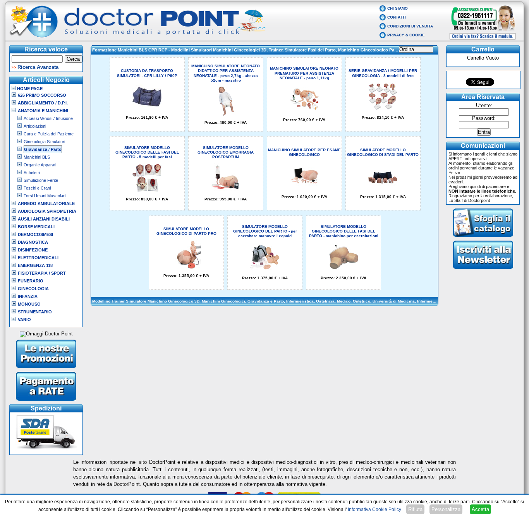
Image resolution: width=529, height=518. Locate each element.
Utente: (484, 105)
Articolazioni (35, 126)
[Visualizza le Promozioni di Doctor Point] (46, 369)
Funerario (30, 281)
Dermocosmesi (35, 234)
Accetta (480, 509)
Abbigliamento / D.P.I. (43, 103)
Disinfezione (33, 250)
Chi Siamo (397, 8)
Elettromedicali (38, 257)
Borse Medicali (36, 226)
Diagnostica (33, 242)
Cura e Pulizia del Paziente (49, 134)
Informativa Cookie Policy (374, 509)
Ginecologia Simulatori (44, 141)
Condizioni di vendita (410, 26)
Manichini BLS (37, 157)
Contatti (396, 17)
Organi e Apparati (40, 164)
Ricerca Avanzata (37, 67)
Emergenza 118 (35, 265)
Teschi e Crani (37, 188)
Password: (484, 118)
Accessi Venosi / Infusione (48, 118)
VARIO (24, 319)
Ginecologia (33, 288)
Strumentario (35, 311)
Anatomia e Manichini (43, 110)
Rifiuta (415, 509)
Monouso (29, 304)
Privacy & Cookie (406, 35)
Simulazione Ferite (41, 180)
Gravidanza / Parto (43, 149)
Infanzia (28, 296)
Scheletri (32, 172)
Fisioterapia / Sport (42, 273)
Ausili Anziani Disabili (44, 219)
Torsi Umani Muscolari (44, 195)
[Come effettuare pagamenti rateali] (46, 401)
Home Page (29, 88)
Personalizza (445, 509)
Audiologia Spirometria (47, 211)
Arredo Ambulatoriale (46, 203)
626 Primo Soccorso (42, 95)
